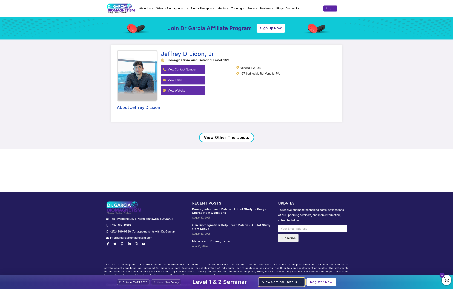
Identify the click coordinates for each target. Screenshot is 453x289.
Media (221, 8)
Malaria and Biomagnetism (212, 241)
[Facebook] (108, 243)
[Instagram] (137, 243)
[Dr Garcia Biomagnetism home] (121, 8)
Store (251, 8)
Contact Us (292, 8)
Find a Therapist (201, 8)
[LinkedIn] (130, 243)
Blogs (280, 8)
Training (236, 8)
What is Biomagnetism (170, 8)
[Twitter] (115, 243)
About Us (145, 8)
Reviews (265, 8)
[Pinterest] (123, 243)
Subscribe (288, 238)
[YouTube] (144, 243)
